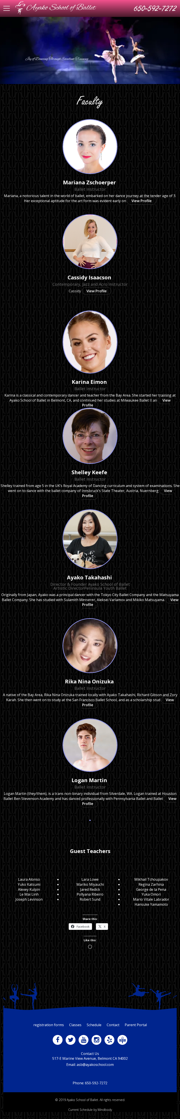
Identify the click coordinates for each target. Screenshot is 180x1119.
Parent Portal (136, 1024)
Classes (75, 1024)
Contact (113, 1024)
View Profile (141, 200)
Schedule (94, 1024)
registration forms (48, 1024)
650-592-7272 (155, 8)
